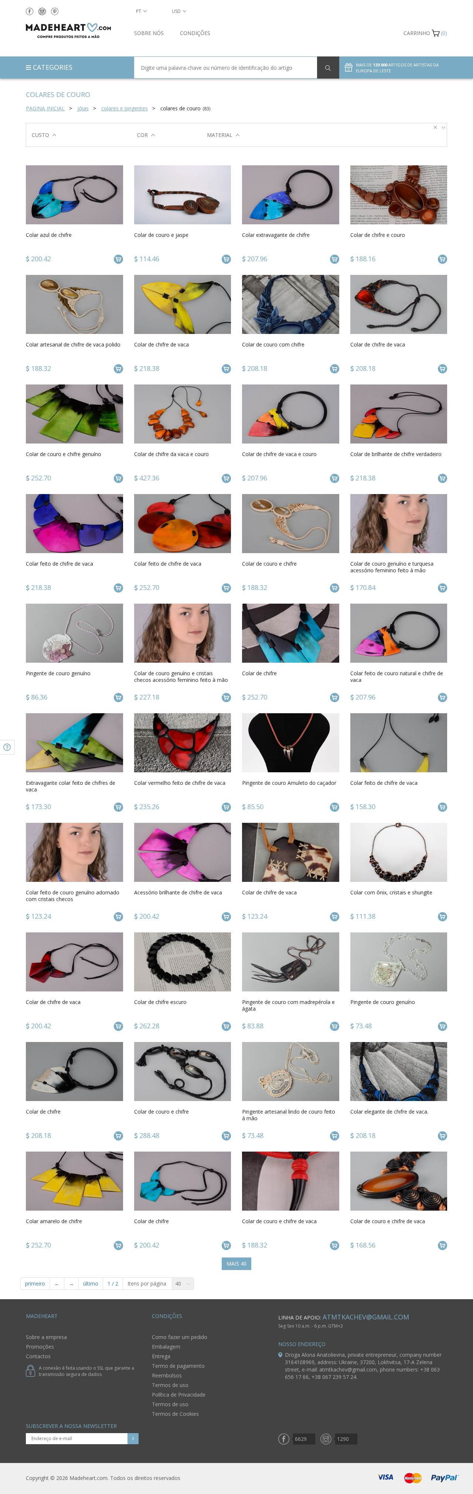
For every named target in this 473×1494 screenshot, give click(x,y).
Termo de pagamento (178, 1365)
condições (195, 33)
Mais (236, 1263)
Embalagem (166, 1346)
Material (219, 134)
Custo (40, 134)
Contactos (38, 1356)
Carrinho (417, 33)
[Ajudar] (7, 747)
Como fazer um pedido (179, 1337)
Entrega (161, 1356)
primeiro (35, 1283)
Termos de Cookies (175, 1413)
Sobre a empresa (46, 1337)
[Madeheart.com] (74, 30)
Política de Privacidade (178, 1394)
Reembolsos (167, 1375)
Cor (142, 134)
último (90, 1283)
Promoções (40, 1346)
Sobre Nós (149, 33)
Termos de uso (170, 1384)
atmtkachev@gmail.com (366, 1316)
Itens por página (146, 1283)
